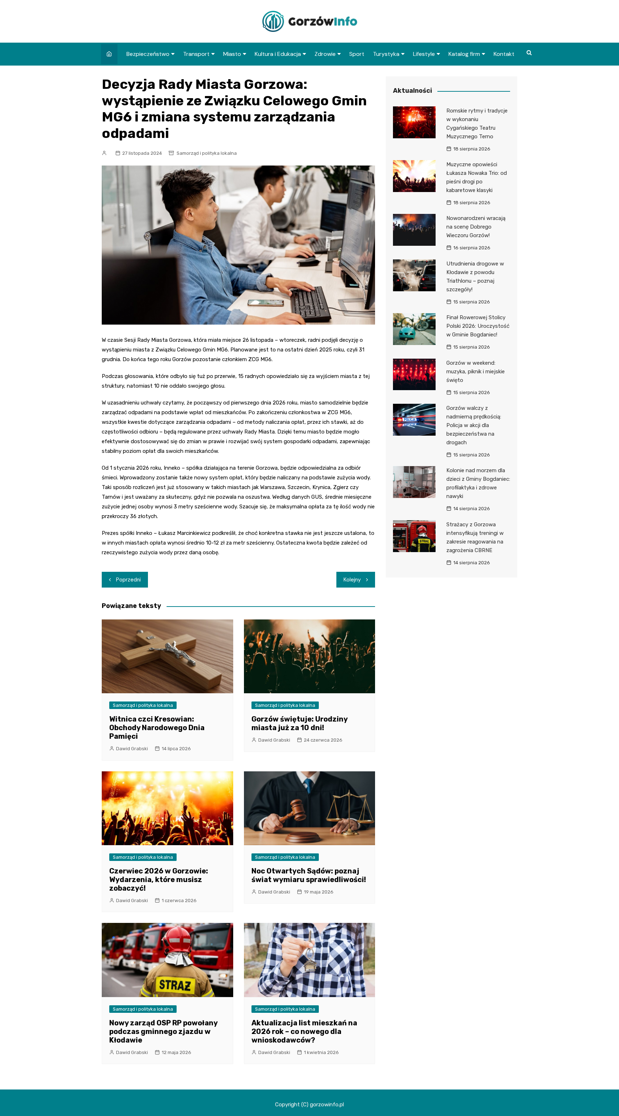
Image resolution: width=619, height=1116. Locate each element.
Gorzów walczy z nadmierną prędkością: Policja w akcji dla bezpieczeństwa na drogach (473, 425)
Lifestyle (424, 54)
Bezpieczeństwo (147, 54)
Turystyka (386, 54)
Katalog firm (464, 54)
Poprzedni (128, 579)
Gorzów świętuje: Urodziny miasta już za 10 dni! (299, 723)
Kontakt (504, 54)
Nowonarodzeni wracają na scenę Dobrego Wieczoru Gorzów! (475, 227)
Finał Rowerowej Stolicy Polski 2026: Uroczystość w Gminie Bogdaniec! (477, 326)
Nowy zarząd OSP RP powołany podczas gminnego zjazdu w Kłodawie (163, 1031)
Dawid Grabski (132, 748)
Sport (356, 54)
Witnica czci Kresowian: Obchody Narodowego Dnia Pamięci (157, 728)
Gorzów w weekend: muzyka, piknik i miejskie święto (475, 371)
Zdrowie (325, 54)
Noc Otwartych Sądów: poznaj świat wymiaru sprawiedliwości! (308, 875)
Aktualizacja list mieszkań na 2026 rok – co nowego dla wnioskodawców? (304, 1031)
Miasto (232, 54)
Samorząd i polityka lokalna (207, 153)
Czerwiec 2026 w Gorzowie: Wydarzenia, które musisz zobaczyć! (158, 879)
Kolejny (352, 579)
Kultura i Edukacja (278, 54)
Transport (196, 54)
